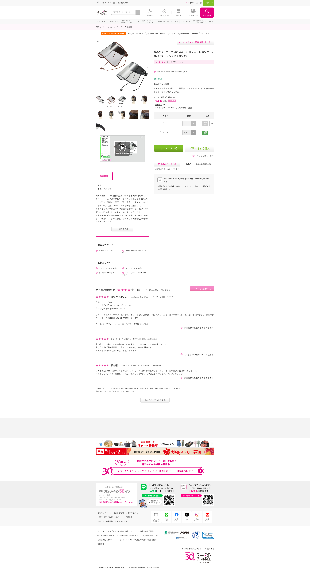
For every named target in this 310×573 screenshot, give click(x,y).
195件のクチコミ (178, 62)
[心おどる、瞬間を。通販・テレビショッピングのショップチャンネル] (102, 12)
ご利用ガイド (205, 186)
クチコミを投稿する (202, 289)
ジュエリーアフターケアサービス (134, 274)
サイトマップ (122, 521)
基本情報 (104, 176)
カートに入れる (169, 148)
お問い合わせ (133, 513)
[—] (189, 123)
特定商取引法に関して (105, 536)
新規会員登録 (123, 3)
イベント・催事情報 (105, 521)
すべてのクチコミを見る (155, 400)
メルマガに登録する (156, 520)
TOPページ (100, 27)
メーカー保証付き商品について (134, 252)
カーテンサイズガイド (107, 250)
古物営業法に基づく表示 (128, 536)
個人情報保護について (151, 536)
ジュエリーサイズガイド (134, 268)
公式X (186, 520)
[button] (208, 535)
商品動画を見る (122, 149)
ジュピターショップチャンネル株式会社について (116, 531)
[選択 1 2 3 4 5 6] (189, 132)
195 (138, 290)
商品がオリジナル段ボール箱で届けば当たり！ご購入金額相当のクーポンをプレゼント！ (171, 33)
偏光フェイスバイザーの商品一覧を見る (172, 72)
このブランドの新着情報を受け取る (197, 42)
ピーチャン (116, 339)
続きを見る (123, 229)
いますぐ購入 (202, 148)
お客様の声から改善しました (108, 517)
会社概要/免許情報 (147, 531)
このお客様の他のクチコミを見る (198, 328)
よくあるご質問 (118, 513)
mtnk (124, 365)
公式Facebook (176, 520)
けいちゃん (135, 297)
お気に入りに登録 (168, 164)
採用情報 (100, 544)
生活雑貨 (128, 27)
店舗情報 (128, 517)
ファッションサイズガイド (109, 268)
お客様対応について (105, 540)
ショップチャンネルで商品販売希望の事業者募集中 (137, 540)
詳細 (189, 108)
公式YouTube (207, 520)
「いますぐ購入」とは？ (205, 156)
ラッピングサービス (106, 273)
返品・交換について (203, 164)
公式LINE (166, 520)
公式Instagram (197, 520)
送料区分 (158, 105)
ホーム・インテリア (114, 27)
